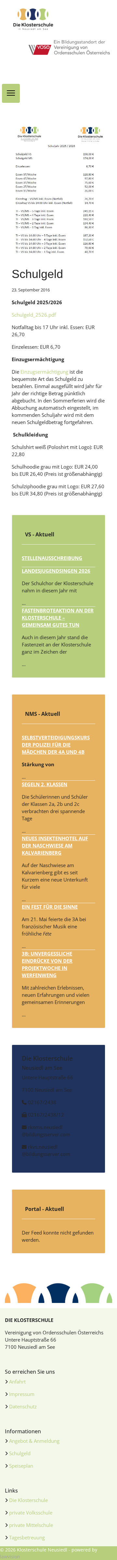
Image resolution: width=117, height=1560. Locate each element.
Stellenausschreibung (52, 558)
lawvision (10, 1556)
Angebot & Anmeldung (34, 1441)
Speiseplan (21, 1465)
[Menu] (11, 93)
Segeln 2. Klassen (44, 784)
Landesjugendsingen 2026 (56, 570)
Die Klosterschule (28, 1500)
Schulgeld (20, 1453)
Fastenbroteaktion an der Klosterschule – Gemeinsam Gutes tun (58, 617)
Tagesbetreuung (27, 1537)
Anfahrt (17, 1381)
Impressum (21, 1394)
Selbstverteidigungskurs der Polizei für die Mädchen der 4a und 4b (56, 744)
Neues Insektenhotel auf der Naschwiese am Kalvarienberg (55, 845)
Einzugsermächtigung (44, 371)
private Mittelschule (31, 1525)
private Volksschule (30, 1512)
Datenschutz (23, 1406)
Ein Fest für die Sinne (50, 906)
